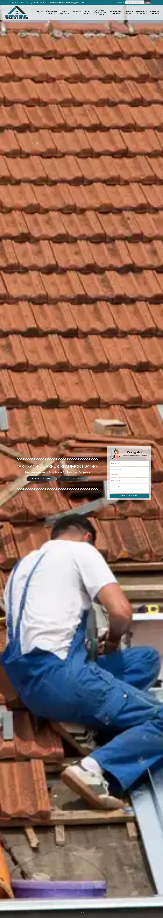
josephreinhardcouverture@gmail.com (66, 3)
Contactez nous (74, 479)
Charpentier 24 (76, 12)
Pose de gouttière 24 (65, 12)
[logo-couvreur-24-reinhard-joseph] (17, 12)
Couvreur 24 (39, 12)
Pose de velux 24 (86, 12)
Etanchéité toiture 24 (129, 12)
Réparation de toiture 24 (115, 12)
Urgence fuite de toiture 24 (141, 12)
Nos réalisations (42, 479)
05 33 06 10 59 (21, 3)
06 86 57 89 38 (40, 3)
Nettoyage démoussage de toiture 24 (100, 12)
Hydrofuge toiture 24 (154, 12)
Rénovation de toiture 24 (51, 12)
